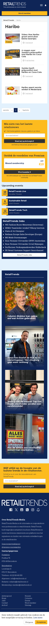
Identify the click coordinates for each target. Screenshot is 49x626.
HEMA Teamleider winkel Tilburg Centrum (24, 228)
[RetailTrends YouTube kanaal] (22, 510)
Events (27, 600)
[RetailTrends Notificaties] (38, 510)
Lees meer (38, 617)
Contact (5, 603)
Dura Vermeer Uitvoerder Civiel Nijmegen (24, 244)
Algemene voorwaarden (11, 547)
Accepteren (41, 622)
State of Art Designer (14, 231)
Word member (24, 13)
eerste (6, 110)
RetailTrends (8, 20)
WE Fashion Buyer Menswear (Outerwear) (24, 224)
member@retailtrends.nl (22, 585)
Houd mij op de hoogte (24, 141)
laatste (26, 110)
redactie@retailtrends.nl (18, 582)
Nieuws (28, 596)
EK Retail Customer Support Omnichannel (24, 250)
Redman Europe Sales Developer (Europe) (23, 234)
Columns (28, 598)
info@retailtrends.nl (18, 578)
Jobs (3, 600)
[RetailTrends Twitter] (16, 510)
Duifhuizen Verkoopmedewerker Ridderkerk (25, 247)
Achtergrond (7, 596)
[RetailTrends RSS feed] (27, 510)
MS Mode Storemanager (16, 237)
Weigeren (29, 622)
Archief (5, 605)
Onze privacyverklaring (11, 544)
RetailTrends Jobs (24, 255)
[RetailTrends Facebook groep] (11, 510)
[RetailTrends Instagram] (33, 510)
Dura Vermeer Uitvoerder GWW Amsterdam (25, 241)
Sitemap (28, 605)
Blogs (4, 598)
